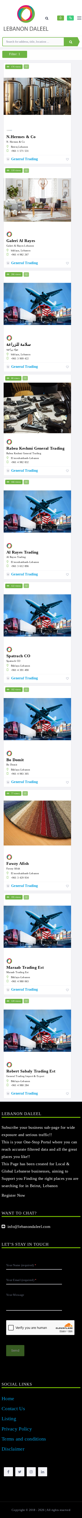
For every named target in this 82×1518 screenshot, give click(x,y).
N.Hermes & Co (21, 136)
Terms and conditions (24, 1439)
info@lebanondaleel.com (27, 1226)
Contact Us (13, 1408)
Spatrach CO (18, 656)
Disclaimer (13, 1449)
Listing (9, 1418)
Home (8, 1398)
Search (70, 41)
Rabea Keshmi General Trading (35, 448)
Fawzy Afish (17, 863)
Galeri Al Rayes (20, 240)
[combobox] (33, 42)
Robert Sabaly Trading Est (30, 1071)
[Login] (60, 18)
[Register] (70, 18)
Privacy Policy (17, 1429)
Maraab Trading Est (25, 967)
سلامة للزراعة (18, 344)
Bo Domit (15, 760)
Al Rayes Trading (22, 552)
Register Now (13, 1195)
